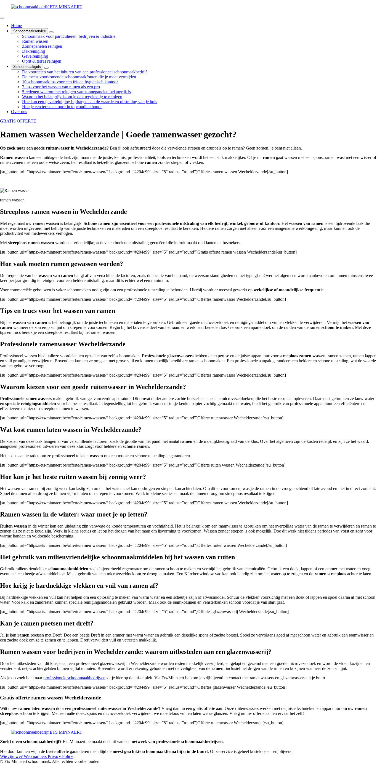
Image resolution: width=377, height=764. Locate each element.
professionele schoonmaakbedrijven (74, 677)
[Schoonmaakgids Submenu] (46, 68)
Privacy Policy (60, 756)
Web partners (36, 756)
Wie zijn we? (12, 756)
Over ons (19, 111)
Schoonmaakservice (29, 31)
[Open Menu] (2, 17)
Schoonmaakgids (27, 67)
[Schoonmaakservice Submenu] (51, 32)
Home (16, 25)
